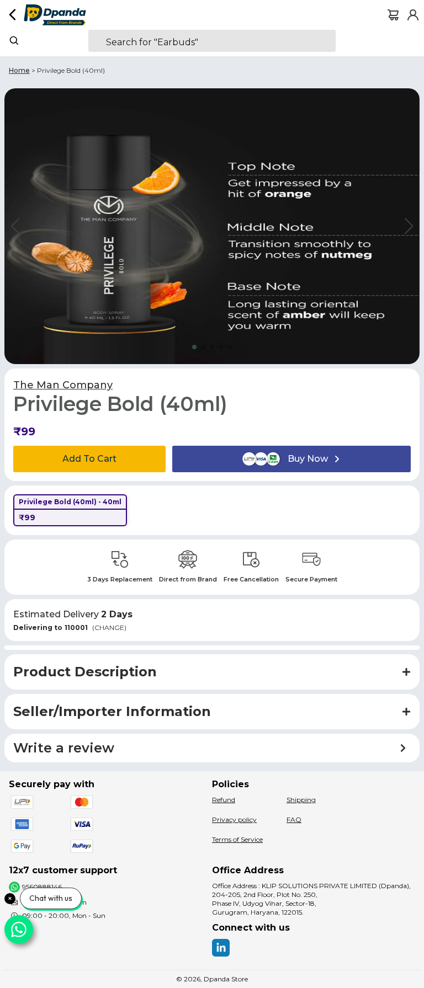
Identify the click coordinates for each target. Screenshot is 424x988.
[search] (212, 41)
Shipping (301, 799)
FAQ (294, 819)
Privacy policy (234, 819)
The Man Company (63, 385)
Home (19, 70)
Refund (223, 799)
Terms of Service (237, 839)
